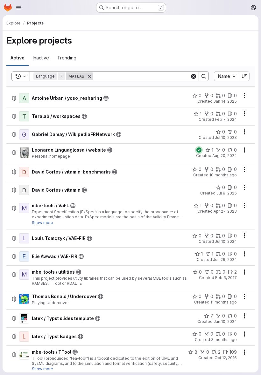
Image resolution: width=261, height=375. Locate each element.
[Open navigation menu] (19, 8)
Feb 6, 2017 (226, 277)
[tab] (17, 58)
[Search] (204, 76)
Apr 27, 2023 (225, 211)
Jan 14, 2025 (225, 101)
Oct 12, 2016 (226, 357)
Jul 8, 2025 (226, 193)
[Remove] (89, 76)
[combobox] (226, 76)
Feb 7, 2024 (226, 119)
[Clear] (193, 76)
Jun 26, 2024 (225, 259)
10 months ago (223, 175)
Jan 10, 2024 (225, 321)
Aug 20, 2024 (224, 155)
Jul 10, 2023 (226, 137)
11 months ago (223, 302)
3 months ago (224, 339)
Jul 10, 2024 (226, 241)
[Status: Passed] (199, 150)
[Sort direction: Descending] (244, 76)
